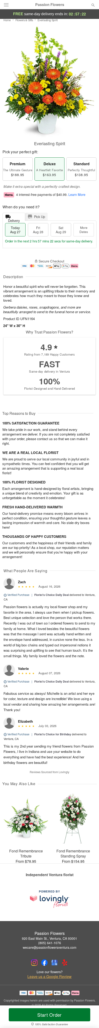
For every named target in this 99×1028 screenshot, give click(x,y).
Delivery (14, 219)
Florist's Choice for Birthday (52, 734)
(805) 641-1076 (49, 942)
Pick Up (39, 216)
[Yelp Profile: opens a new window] (64, 962)
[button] (89, 1017)
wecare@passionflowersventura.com (49, 947)
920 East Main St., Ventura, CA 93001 (49, 938)
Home (7, 20)
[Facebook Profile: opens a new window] (44, 962)
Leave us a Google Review (49, 976)
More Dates (83, 229)
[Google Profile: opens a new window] (54, 962)
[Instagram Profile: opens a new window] (34, 962)
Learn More (76, 194)
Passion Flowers (49, 4)
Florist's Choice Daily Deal (51, 595)
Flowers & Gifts (24, 20)
